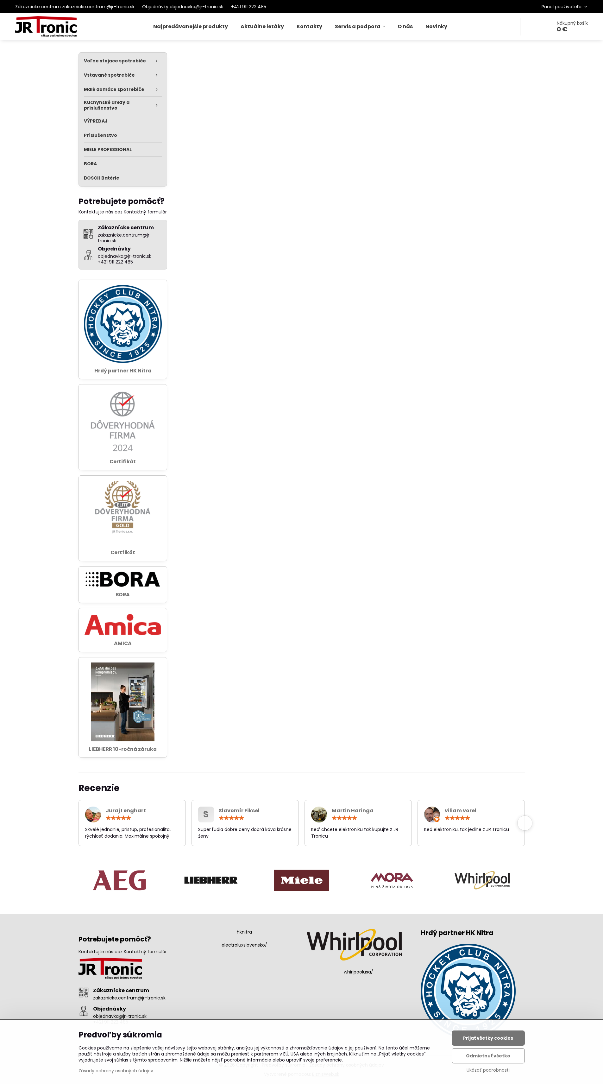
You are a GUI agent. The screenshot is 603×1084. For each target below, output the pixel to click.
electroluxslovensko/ (244, 945)
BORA (123, 594)
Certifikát (123, 461)
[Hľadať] (529, 26)
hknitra (244, 932)
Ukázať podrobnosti (488, 1070)
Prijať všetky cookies (488, 1038)
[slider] (118, 818)
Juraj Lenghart (126, 810)
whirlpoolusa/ (358, 972)
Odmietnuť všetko (488, 1056)
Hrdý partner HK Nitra (122, 370)
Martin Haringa (353, 810)
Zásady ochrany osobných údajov (116, 1071)
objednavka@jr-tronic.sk (120, 1016)
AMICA (123, 643)
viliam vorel (460, 810)
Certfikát (122, 552)
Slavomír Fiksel (239, 810)
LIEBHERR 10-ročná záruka (123, 749)
